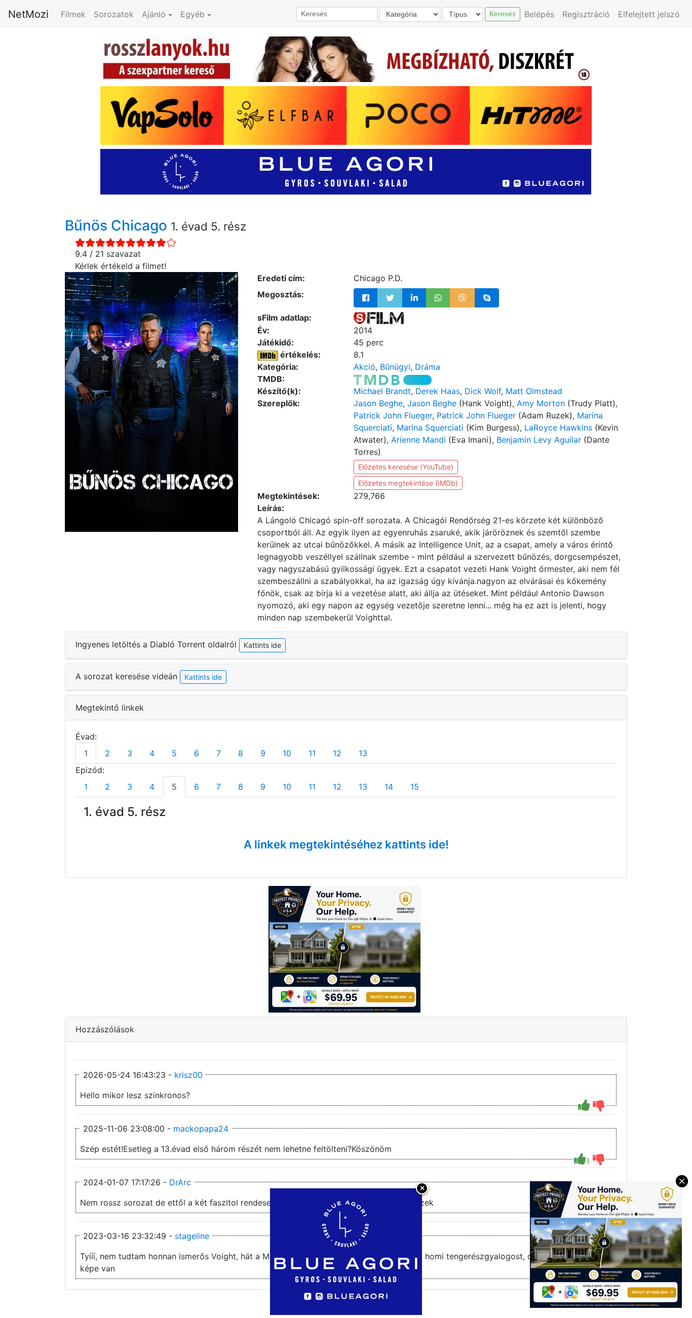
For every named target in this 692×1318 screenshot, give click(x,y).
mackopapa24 (200, 1128)
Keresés (502, 14)
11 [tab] (312, 753)
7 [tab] (218, 753)
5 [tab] (174, 753)
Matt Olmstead (534, 391)
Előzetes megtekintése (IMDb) (408, 483)
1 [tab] (86, 753)
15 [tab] (414, 787)
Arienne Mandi (418, 440)
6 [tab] (196, 753)
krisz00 (188, 1075)
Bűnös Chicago (118, 225)
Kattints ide (203, 677)
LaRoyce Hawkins (558, 427)
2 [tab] (107, 753)
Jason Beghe (378, 403)
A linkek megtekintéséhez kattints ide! (346, 844)
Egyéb (192, 14)
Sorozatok (114, 14)
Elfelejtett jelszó (649, 14)
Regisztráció (586, 14)
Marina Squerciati (430, 427)
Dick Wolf (483, 391)
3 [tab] (129, 753)
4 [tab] (152, 753)
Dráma (427, 367)
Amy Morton (541, 403)
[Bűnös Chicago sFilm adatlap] (379, 318)
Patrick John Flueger (393, 415)
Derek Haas (437, 391)
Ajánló (154, 14)
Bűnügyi (395, 367)
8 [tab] (240, 753)
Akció (364, 367)
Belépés (539, 14)
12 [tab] (337, 753)
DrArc (180, 1182)
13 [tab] (363, 753)
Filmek (73, 14)
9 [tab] (262, 753)
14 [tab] (389, 787)
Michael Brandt (382, 391)
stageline (192, 1236)
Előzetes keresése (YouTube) (405, 466)
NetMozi (28, 14)
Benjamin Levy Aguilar (538, 440)
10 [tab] (287, 753)
